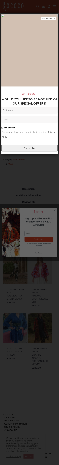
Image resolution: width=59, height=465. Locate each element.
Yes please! (9, 127)
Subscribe (29, 148)
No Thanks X (48, 18)
